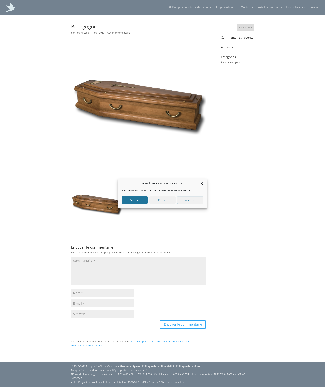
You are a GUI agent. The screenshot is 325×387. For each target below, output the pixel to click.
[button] (201, 183)
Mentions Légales (130, 366)
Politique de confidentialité (158, 366)
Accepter (135, 200)
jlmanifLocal (82, 32)
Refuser (162, 200)
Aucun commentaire (118, 32)
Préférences (190, 200)
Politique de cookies (188, 366)
